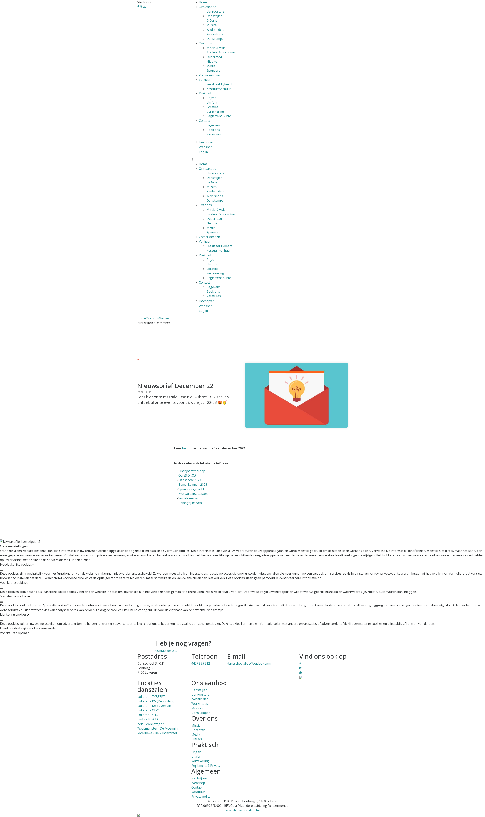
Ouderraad (214, 57)
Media (211, 66)
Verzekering (215, 111)
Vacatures (214, 134)
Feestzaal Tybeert (219, 84)
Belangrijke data (190, 503)
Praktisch (205, 93)
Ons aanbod (207, 7)
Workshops (215, 34)
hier (185, 448)
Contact (204, 121)
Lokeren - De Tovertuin (154, 706)
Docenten (198, 730)
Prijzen (211, 98)
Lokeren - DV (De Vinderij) (155, 701)
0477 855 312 (200, 663)
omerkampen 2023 (193, 484)
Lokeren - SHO (147, 715)
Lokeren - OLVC (148, 710)
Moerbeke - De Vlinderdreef (157, 733)
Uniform (212, 102)
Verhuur (205, 80)
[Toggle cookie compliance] (1, 570)
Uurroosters (215, 11)
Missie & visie (216, 48)
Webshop (198, 783)
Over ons (205, 43)
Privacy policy (200, 796)
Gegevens (214, 125)
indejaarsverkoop (192, 471)
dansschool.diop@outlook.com (249, 663)
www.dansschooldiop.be (243, 810)
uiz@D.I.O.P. (189, 475)
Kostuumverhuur (219, 89)
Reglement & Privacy (205, 766)
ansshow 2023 (191, 480)
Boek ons (213, 130)
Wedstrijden (215, 29)
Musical (212, 25)
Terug (143, 359)
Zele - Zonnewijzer (150, 724)
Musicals (197, 708)
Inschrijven (199, 778)
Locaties (212, 107)
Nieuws (212, 61)
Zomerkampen (209, 75)
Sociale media (188, 498)
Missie (195, 725)
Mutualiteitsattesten (193, 494)
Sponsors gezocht (191, 489)
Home (203, 2)
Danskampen (216, 39)
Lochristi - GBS (147, 719)
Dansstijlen (214, 16)
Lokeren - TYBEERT (151, 696)
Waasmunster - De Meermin (157, 728)
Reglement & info (219, 116)
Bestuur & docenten (221, 52)
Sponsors (213, 70)
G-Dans (212, 20)
